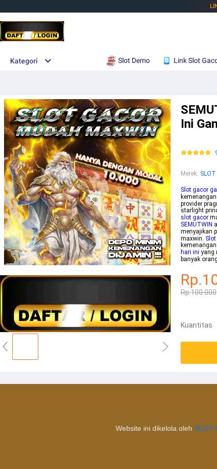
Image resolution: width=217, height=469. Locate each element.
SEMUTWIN (196, 224)
